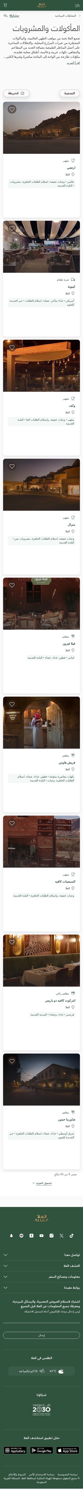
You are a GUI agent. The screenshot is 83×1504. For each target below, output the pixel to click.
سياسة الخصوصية (68, 1474)
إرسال (41, 1335)
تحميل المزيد (44, 1183)
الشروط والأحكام (17, 1474)
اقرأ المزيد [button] (73, 63)
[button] (5, 5)
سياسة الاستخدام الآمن (41, 1474)
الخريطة (13, 93)
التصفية (69, 93)
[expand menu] (77, 5)
